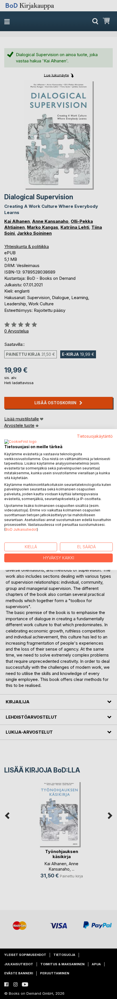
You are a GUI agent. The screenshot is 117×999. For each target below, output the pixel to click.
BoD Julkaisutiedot (21, 529)
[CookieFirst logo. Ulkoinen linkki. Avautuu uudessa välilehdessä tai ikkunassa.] (20, 441)
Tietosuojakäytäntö (95, 436)
